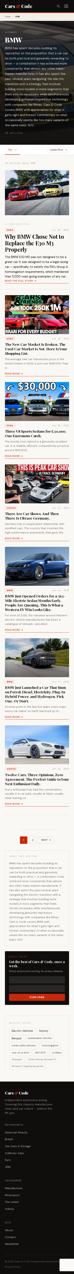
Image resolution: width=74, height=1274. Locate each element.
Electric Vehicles (22, 1031)
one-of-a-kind (20, 1052)
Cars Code (18, 6)
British (9, 1139)
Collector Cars (14, 1153)
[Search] (58, 6)
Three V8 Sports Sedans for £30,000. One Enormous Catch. (35, 433)
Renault (17, 1038)
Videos (11, 508)
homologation (50, 1045)
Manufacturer (14, 1188)
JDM (7, 1167)
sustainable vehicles (40, 1038)
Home (8, 16)
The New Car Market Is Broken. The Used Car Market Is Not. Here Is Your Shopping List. (36, 349)
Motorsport (17, 1059)
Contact (10, 1237)
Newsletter (12, 1244)
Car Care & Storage (18, 1146)
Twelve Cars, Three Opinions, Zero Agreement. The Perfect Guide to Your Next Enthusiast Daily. (37, 779)
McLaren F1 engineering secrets (27, 1066)
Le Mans (57, 1052)
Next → (46, 840)
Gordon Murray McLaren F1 (42, 1059)
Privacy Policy (13, 1266)
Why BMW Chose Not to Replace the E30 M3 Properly (34, 243)
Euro (10, 230)
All (12, 149)
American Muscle (16, 1132)
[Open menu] (66, 6)
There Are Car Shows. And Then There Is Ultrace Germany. (32, 515)
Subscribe (37, 997)
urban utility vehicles (24, 1045)
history (43, 1031)
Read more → (14, 373)
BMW (10, 590)
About (9, 1230)
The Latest (12, 1202)
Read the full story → (21, 280)
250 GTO (40, 1052)
